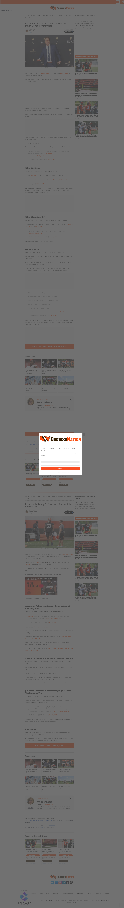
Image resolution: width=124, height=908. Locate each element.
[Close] (84, 434)
